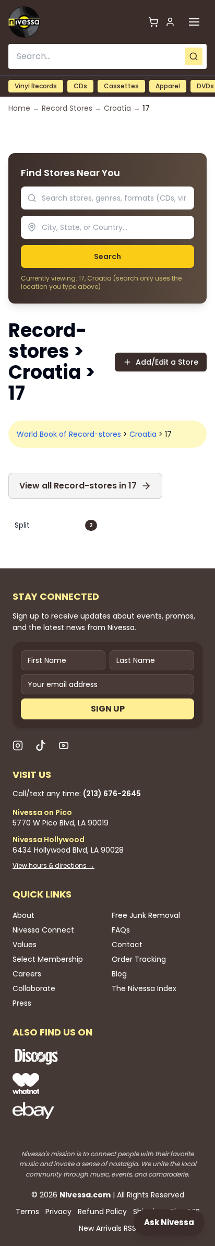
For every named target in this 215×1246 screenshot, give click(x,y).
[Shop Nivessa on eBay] (70, 1110)
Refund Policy (102, 1211)
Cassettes (121, 85)
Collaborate (34, 988)
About (23, 915)
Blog (119, 974)
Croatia (117, 108)
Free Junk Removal (146, 915)
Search (107, 256)
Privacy (58, 1211)
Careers (27, 974)
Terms (27, 1211)
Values (25, 944)
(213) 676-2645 (112, 793)
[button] (194, 21)
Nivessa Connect (43, 930)
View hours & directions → (53, 865)
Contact (127, 944)
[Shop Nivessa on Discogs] (70, 1056)
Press (22, 1003)
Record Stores (67, 108)
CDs (80, 85)
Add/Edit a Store (167, 362)
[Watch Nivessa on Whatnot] (70, 1083)
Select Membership (48, 959)
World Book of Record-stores (69, 434)
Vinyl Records (36, 85)
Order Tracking (139, 959)
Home (19, 108)
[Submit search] (193, 56)
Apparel (168, 85)
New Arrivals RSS (107, 1228)
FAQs (121, 930)
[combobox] (107, 56)
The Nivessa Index (144, 988)
